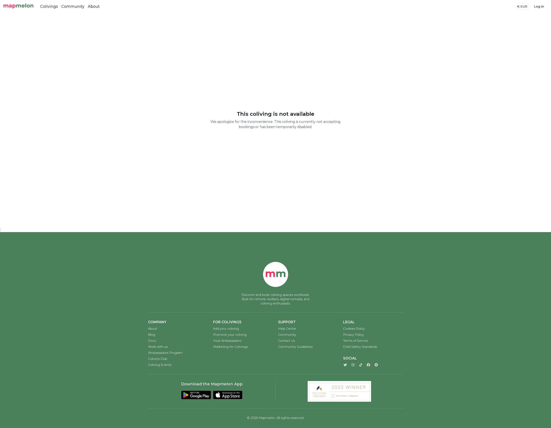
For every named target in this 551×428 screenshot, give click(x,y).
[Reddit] (376, 365)
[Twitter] (345, 365)
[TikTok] (361, 365)
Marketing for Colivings (230, 347)
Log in (539, 6)
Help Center (287, 329)
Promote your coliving (230, 335)
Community (72, 6)
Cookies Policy (354, 329)
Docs (152, 341)
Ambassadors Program (165, 353)
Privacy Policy (353, 335)
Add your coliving (226, 329)
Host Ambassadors (227, 341)
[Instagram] (353, 365)
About (94, 6)
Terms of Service (355, 341)
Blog (151, 335)
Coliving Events (159, 365)
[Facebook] (368, 365)
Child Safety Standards (360, 347)
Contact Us (286, 341)
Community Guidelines (295, 347)
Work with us (158, 347)
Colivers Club (157, 359)
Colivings (49, 6)
